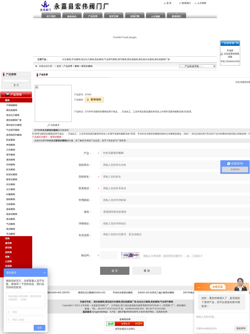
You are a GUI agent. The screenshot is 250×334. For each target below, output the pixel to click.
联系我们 (186, 3)
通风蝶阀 (10, 159)
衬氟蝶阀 (10, 194)
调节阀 (8, 247)
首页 (59, 66)
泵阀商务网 (125, 319)
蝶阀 (77, 66)
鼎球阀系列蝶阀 (14, 135)
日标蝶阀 (10, 204)
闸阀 (7, 238)
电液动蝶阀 (11, 214)
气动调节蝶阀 (12, 130)
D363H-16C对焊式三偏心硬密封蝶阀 (156, 292)
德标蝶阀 (10, 199)
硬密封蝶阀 (86, 66)
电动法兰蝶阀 (12, 115)
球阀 (7, 257)
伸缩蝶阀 (10, 145)
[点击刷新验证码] (130, 255)
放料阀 (8, 252)
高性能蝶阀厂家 (14, 120)
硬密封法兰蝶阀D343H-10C (92, 292)
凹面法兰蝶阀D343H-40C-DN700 (53, 292)
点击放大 (54, 125)
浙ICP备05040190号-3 (129, 312)
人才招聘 (201, 3)
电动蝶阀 (10, 229)
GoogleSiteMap (100, 312)
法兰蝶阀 (10, 189)
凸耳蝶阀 (10, 149)
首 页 (169, 3)
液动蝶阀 (10, 219)
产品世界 (68, 66)
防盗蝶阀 (10, 140)
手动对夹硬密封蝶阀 (123, 292)
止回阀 (8, 261)
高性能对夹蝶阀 (14, 125)
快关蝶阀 (10, 169)
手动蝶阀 (10, 234)
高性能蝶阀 (11, 110)
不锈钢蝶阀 (11, 105)
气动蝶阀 (10, 224)
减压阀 (8, 243)
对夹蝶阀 (10, 184)
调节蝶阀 (10, 154)
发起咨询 (240, 328)
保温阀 (8, 266)
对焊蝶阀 (10, 164)
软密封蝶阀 (11, 174)
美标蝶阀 (10, 209)
